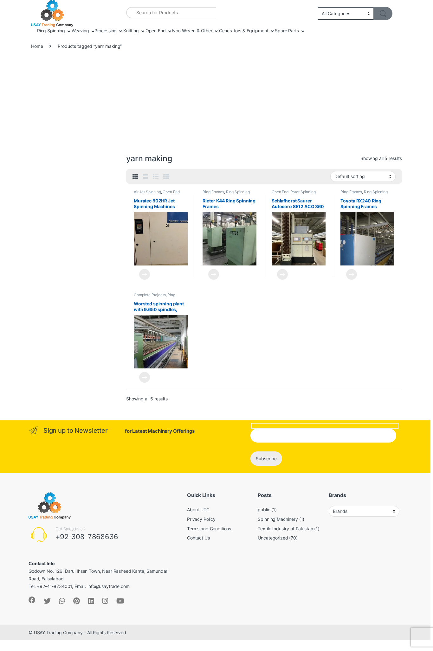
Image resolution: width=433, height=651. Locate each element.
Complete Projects (150, 294)
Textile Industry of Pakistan (285, 528)
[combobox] (171, 12)
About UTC (198, 509)
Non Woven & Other (191, 30)
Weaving (79, 30)
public (264, 509)
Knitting (130, 30)
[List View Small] (166, 176)
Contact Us (198, 537)
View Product (142, 274)
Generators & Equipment (243, 30)
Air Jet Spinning (147, 191)
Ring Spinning (50, 30)
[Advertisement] (216, 104)
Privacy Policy (201, 519)
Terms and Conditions (209, 528)
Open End (155, 30)
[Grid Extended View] (145, 176)
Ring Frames (213, 191)
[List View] (155, 176)
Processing (105, 30)
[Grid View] (135, 176)
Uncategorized (273, 537)
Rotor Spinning (303, 191)
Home (37, 46)
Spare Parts (286, 30)
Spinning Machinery (278, 519)
